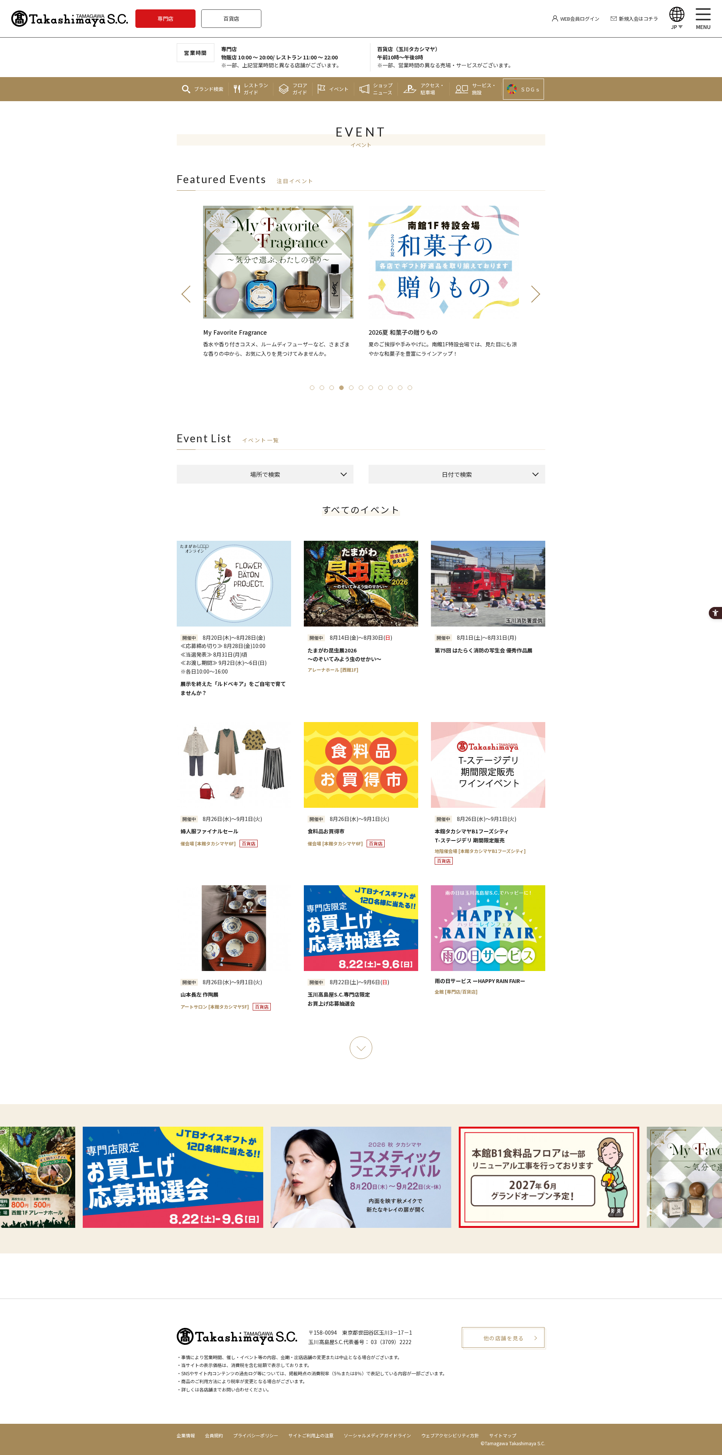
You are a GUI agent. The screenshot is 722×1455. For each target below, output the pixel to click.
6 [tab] (361, 387)
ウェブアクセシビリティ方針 (450, 1435)
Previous (186, 294)
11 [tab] (410, 387)
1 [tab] (312, 387)
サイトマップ (502, 1435)
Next (535, 294)
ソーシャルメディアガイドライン (377, 1435)
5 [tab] (351, 387)
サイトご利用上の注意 (311, 1435)
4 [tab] (341, 387)
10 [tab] (400, 387)
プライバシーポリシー (255, 1435)
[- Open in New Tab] (361, 1177)
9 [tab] (390, 387)
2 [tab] (322, 387)
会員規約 (214, 1435)
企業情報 (186, 1435)
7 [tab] (371, 387)
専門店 (165, 18)
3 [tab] (331, 387)
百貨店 (231, 18)
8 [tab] (380, 387)
